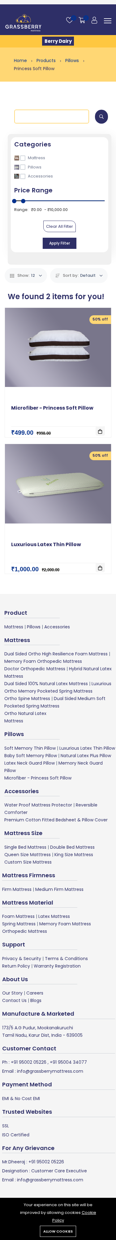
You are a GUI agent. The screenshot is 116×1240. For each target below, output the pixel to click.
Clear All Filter (59, 226)
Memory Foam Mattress (65, 924)
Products (47, 60)
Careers (34, 993)
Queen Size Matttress (27, 854)
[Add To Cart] (100, 431)
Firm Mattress (17, 889)
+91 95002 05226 (28, 1062)
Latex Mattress (54, 916)
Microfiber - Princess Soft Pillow (52, 407)
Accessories (57, 627)
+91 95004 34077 (68, 1062)
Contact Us (14, 1000)
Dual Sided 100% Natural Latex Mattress (46, 684)
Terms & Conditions (66, 958)
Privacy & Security (21, 958)
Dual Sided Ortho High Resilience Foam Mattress (56, 654)
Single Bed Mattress (25, 847)
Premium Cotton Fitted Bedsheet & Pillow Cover (56, 820)
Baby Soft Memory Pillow (30, 756)
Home (21, 60)
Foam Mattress (18, 916)
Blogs (35, 1000)
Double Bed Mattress (72, 847)
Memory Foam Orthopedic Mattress (43, 661)
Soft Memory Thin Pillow (30, 748)
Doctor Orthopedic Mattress (34, 669)
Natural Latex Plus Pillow (86, 756)
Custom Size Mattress (28, 862)
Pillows (72, 60)
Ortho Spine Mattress (27, 698)
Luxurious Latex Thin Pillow (46, 544)
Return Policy (16, 966)
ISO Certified (15, 1135)
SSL (5, 1126)
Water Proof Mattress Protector (38, 805)
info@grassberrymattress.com (49, 1071)
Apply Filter (59, 243)
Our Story (12, 993)
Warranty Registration (57, 966)
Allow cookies (58, 1231)
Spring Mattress (19, 924)
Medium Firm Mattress (59, 889)
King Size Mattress (73, 854)
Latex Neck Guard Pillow (29, 763)
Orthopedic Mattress (24, 931)
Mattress (13, 627)
